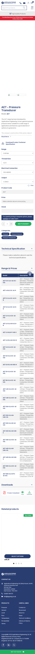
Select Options (17, 556)
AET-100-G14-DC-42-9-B (10, 390)
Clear (32, 185)
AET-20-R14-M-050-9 (10, 364)
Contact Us (22, 607)
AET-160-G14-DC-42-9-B (10, 398)
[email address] (24, 3)
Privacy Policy (16, 636)
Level (3, 613)
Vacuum (3, 610)
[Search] (24, 8)
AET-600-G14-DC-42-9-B (10, 467)
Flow (2, 615)
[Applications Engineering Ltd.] (8, 3)
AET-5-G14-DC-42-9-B (10, 299)
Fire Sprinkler (5, 621)
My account (22, 610)
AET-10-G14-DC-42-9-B (9, 316)
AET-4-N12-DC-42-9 (9, 290)
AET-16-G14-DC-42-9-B (9, 348)
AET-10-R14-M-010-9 (10, 340)
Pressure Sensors (17, 234)
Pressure (5, 234)
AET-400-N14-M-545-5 (10, 458)
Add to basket (23, 224)
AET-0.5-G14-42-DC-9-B (9, 281)
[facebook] (3, 645)
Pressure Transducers (9, 238)
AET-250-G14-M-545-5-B (8, 416)
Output (4, 178)
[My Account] (29, 3)
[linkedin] (8, 645)
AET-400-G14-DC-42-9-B (10, 440)
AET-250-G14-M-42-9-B (9, 424)
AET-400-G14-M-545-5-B (8, 449)
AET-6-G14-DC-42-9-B (10, 308)
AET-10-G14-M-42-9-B (10, 324)
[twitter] (14, 645)
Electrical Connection (9, 168)
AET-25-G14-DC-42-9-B (9, 372)
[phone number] (21, 3)
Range (3, 149)
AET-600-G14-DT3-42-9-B (9, 475)
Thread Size (6, 159)
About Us (21, 613)
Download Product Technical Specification (15, 143)
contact (5, 219)
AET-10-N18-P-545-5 (9, 332)
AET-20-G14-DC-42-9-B (9, 357)
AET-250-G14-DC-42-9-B (10, 407)
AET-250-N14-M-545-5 (10, 432)
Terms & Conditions (25, 618)
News (20, 615)
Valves (3, 623)
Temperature (5, 618)
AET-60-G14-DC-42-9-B (9, 381)
